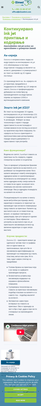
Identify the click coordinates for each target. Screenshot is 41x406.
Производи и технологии (21, 17)
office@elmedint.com (21, 12)
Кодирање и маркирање (12, 19)
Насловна (6, 17)
